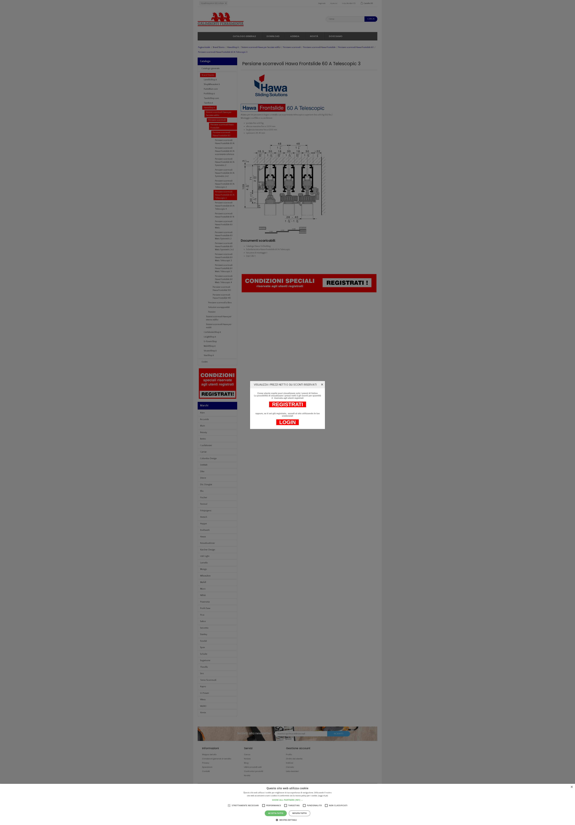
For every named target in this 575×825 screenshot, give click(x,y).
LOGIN (287, 422)
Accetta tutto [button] (275, 813)
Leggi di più (323, 795)
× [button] (572, 787)
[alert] (287, 804)
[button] (287, 799)
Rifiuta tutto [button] (299, 813)
